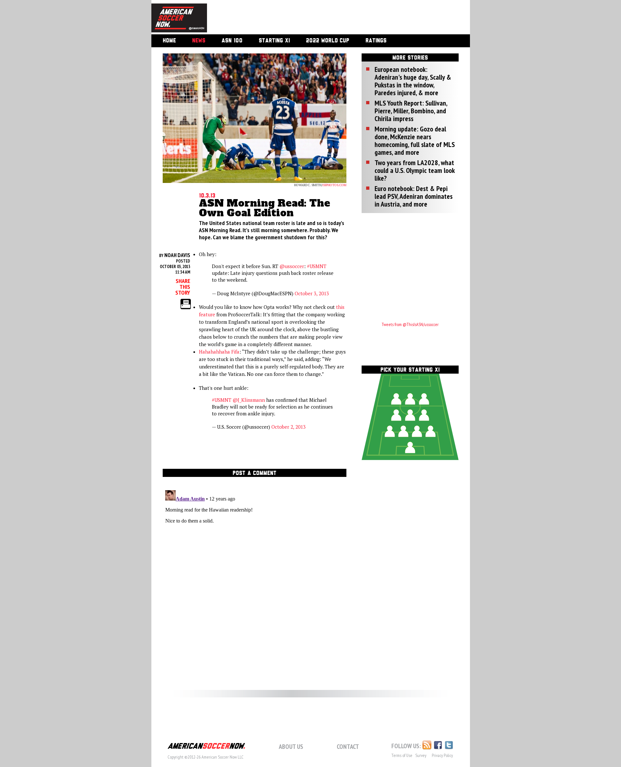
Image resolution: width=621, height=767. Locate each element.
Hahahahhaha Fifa (219, 351)
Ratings (376, 40)
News (198, 40)
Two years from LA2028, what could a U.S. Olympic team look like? (414, 170)
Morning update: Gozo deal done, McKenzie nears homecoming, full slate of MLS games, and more (415, 140)
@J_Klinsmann (249, 400)
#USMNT (316, 266)
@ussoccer (291, 266)
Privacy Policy (442, 755)
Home (169, 40)
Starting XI (274, 40)
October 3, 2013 (312, 293)
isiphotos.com (334, 185)
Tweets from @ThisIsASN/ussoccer (410, 324)
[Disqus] (254, 568)
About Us (291, 746)
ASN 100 (232, 40)
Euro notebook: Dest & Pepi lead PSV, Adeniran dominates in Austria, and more (413, 196)
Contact (348, 746)
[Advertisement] (331, 17)
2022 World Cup (327, 40)
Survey (420, 755)
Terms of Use (401, 755)
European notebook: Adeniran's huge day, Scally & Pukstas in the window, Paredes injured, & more (413, 80)
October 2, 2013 (288, 426)
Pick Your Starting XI (410, 370)
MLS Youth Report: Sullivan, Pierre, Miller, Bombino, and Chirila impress (411, 110)
